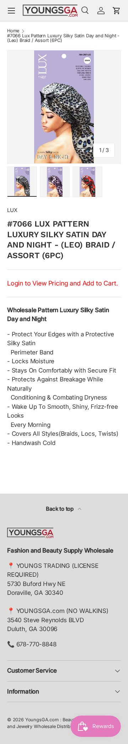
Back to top (60, 509)
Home (13, 31)
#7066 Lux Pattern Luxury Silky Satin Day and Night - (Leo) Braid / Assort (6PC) (63, 38)
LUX (12, 210)
